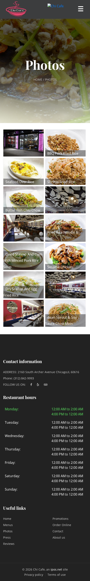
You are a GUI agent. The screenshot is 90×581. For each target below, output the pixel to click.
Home (7, 519)
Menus (8, 525)
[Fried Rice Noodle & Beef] (65, 227)
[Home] (14, 9)
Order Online (62, 525)
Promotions (60, 519)
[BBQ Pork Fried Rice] (65, 142)
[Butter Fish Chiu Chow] (23, 199)
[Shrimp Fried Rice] (65, 171)
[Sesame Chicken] (65, 256)
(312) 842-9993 (24, 378)
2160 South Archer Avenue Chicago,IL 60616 (48, 372)
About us (59, 537)
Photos (8, 531)
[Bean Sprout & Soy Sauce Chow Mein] (65, 313)
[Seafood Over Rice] (23, 171)
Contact (58, 531)
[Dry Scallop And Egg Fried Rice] (23, 284)
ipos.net (56, 569)
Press (7, 537)
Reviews (8, 544)
